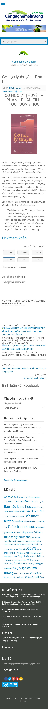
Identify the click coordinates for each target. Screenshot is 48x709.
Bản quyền (28, 698)
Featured (16, 521)
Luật (37, 541)
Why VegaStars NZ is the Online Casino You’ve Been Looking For (22, 618)
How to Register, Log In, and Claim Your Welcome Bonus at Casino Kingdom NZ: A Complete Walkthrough (22, 427)
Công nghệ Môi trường (24, 61)
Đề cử (41, 577)
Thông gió (39, 564)
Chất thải (7, 512)
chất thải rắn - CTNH (31, 511)
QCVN (31, 548)
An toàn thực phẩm (38, 502)
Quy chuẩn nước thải (29, 556)
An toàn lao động (19, 501)
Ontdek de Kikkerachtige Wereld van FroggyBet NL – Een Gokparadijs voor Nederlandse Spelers (20, 440)
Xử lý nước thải (31, 577)
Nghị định (36, 544)
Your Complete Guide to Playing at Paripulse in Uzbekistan (20, 610)
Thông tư (8, 568)
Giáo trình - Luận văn (12, 91)
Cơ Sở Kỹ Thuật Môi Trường (14, 516)
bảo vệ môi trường (37, 507)
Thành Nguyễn (15, 88)
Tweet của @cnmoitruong (15, 480)
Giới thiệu (18, 698)
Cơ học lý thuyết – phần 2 (35, 378)
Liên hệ (23, 701)
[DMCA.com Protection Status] (10, 687)
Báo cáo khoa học (17, 507)
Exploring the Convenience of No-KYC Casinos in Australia (21, 625)
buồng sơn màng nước (33, 638)
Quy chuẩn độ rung (20, 560)
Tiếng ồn (17, 568)
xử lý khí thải (36, 573)
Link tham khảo (14, 238)
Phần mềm (23, 549)
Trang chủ (9, 698)
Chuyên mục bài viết (13, 403)
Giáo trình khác (21, 526)
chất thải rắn (15, 512)
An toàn (8, 497)
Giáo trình (24, 521)
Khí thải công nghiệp (28, 541)
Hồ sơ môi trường (15, 541)
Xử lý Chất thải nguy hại (21, 573)
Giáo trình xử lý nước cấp (23, 532)
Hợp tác (38, 698)
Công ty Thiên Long (9, 641)
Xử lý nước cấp (18, 577)
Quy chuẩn (12, 556)
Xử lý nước (8, 577)
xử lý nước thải (18, 638)
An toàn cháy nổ (22, 497)
